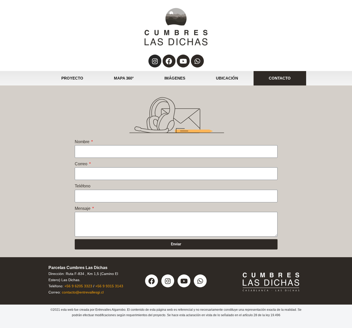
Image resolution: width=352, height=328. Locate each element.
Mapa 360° (124, 78)
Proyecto (72, 78)
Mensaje (83, 208)
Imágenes (174, 78)
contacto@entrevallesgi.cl (83, 292)
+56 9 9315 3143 (109, 286)
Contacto (280, 78)
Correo (81, 164)
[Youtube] (183, 61)
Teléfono (82, 186)
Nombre (82, 142)
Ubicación (227, 78)
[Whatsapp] (197, 61)
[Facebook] (169, 61)
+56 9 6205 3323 (78, 286)
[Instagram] (154, 61)
